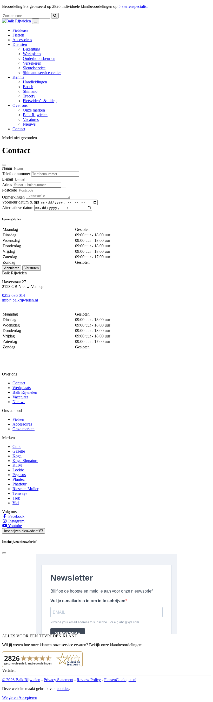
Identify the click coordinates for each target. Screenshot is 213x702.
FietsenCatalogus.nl (120, 680)
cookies (63, 688)
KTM (17, 465)
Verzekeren (32, 63)
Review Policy (89, 680)
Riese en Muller (25, 489)
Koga (17, 456)
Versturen (31, 268)
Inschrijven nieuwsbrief (21, 531)
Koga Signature (25, 460)
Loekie (18, 470)
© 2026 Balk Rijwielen (21, 680)
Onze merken (34, 110)
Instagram (15, 521)
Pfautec (18, 479)
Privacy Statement (58, 680)
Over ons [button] (20, 105)
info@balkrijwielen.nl (20, 300)
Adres (7, 184)
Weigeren (10, 697)
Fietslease (20, 30)
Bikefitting (31, 49)
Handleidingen (35, 82)
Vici (15, 503)
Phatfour (19, 484)
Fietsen (18, 35)
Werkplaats (32, 54)
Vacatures (31, 119)
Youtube (14, 526)
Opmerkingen (13, 197)
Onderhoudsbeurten (39, 58)
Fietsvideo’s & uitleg (40, 100)
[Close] (4, 164)
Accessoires (22, 40)
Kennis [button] (18, 77)
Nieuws (29, 124)
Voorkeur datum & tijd (20, 202)
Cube (16, 446)
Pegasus (19, 474)
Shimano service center (42, 72)
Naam (7, 168)
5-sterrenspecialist (133, 6)
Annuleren (11, 268)
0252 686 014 (13, 295)
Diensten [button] (19, 44)
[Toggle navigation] (35, 21)
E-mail (7, 179)
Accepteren (27, 697)
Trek (16, 498)
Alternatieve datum (17, 207)
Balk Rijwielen (35, 115)
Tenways (19, 493)
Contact (18, 129)
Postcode (9, 190)
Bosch (28, 86)
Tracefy (29, 96)
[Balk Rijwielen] (17, 21)
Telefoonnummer (16, 173)
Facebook (15, 516)
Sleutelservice (34, 68)
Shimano (30, 91)
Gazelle (18, 451)
